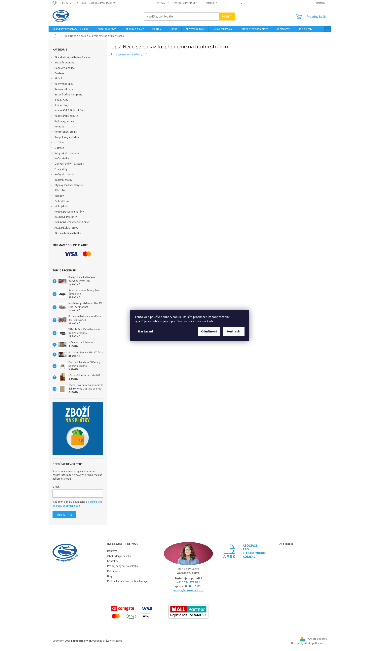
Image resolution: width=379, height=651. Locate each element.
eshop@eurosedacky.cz (188, 590)
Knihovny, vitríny (64, 121)
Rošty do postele (65, 175)
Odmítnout (209, 331)
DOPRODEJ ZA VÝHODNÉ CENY (72, 222)
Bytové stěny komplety (68, 95)
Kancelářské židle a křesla (70, 111)
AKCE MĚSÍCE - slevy (66, 228)
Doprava (159, 3)
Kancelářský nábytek (67, 116)
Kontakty (211, 3)
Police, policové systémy (70, 212)
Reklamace (113, 571)
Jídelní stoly (62, 105)
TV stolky (60, 190)
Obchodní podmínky (185, 3)
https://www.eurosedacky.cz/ (129, 54)
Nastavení (145, 331)
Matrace (59, 148)
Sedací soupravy (64, 63)
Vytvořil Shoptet (317, 639)
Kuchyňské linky (64, 84)
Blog (110, 576)
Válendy (59, 196)
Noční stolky (62, 158)
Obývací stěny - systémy (69, 164)
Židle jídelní (61, 207)
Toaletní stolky (63, 180)
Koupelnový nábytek (67, 137)
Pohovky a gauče (65, 68)
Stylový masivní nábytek (69, 185)
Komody (59, 127)
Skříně (58, 79)
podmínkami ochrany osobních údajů (77, 504)
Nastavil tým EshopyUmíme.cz (309, 643)
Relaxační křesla (64, 89)
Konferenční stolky (66, 132)
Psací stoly (61, 169)
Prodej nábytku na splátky (122, 566)
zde (210, 321)
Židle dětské (62, 201)
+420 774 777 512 (188, 582)
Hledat (227, 16)
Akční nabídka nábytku (68, 233)
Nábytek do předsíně (67, 153)
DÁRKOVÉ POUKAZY (66, 217)
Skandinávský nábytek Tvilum (72, 57)
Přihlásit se (64, 514)
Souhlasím (234, 331)
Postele (59, 73)
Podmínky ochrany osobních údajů (127, 581)
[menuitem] (70, 29)
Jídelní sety (61, 100)
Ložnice (59, 143)
